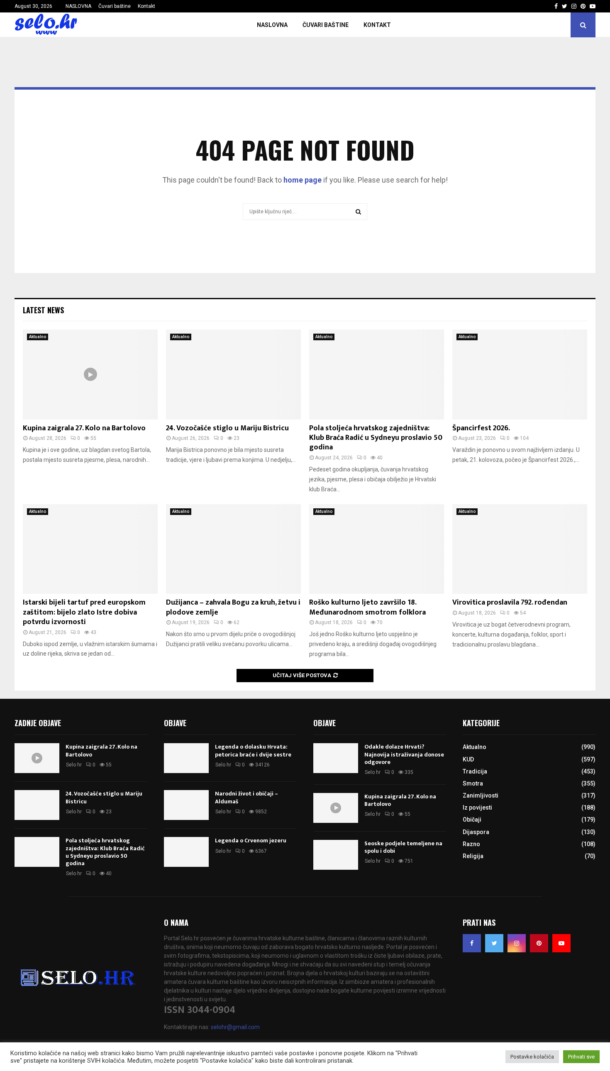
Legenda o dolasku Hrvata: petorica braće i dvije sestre (253, 750)
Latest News (43, 310)
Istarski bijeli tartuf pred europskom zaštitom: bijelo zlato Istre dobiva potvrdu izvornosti (84, 612)
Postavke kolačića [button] (532, 1057)
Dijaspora (476, 832)
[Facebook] (472, 943)
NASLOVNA (78, 6)
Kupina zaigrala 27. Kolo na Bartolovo (84, 428)
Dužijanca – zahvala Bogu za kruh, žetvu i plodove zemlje (233, 607)
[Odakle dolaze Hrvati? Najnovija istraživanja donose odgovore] (335, 758)
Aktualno (37, 336)
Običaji (472, 819)
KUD (468, 759)
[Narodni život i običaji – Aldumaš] (186, 805)
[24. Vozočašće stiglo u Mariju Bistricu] (233, 374)
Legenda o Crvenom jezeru (250, 840)
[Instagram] (517, 943)
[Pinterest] (539, 943)
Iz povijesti (477, 807)
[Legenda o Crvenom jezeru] (186, 852)
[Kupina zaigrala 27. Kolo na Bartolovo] (90, 374)
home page (302, 180)
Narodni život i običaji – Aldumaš (246, 797)
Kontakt (146, 6)
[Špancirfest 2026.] (519, 374)
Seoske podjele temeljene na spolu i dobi (403, 847)
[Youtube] (561, 943)
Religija (473, 856)
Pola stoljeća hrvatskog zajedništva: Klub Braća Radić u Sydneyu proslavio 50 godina (375, 438)
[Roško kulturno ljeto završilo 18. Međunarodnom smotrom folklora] (376, 549)
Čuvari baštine (114, 6)
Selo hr (74, 765)
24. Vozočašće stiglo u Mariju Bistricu (227, 428)
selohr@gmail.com (235, 1027)
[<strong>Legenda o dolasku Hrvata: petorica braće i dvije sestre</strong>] (186, 758)
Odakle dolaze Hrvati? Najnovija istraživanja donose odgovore (404, 754)
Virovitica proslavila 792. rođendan (509, 602)
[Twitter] (494, 943)
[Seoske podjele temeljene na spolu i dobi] (335, 855)
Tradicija (475, 771)
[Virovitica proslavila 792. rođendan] (519, 549)
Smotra (473, 783)
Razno (471, 844)
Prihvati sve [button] (581, 1057)
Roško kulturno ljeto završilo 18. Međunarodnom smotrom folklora (367, 607)
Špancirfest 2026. (481, 428)
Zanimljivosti (480, 795)
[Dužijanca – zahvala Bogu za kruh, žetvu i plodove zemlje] (233, 549)
